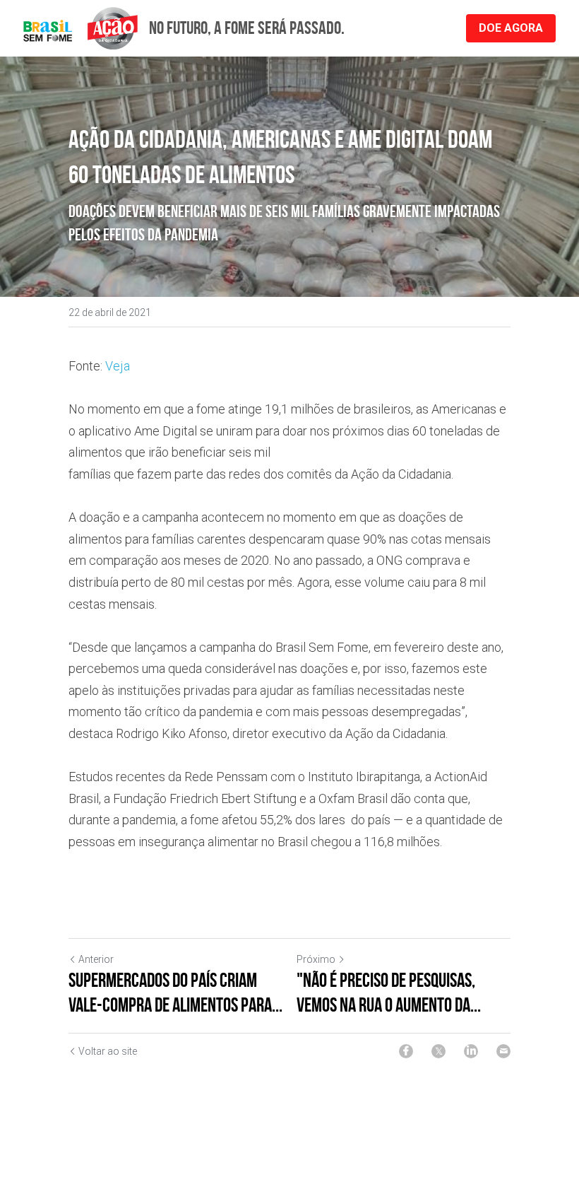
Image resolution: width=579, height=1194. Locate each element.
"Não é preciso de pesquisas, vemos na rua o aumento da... (389, 992)
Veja (117, 365)
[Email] (503, 1051)
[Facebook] (406, 1051)
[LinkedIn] (471, 1051)
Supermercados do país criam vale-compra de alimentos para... (175, 992)
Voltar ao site (107, 1051)
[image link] (80, 27)
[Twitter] (438, 1051)
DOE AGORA (511, 28)
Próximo (316, 959)
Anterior (96, 959)
